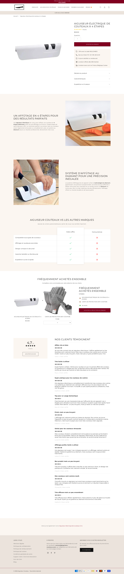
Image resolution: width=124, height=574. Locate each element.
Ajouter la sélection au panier (95, 310)
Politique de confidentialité (21, 546)
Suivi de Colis (17, 559)
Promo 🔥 (89, 7)
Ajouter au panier (92, 44)
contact (58, 549)
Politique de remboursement (22, 549)
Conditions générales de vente (22, 554)
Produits (35, 7)
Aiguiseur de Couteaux (48, 7)
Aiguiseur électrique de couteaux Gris (70, 526)
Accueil (15, 16)
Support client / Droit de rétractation (25, 556)
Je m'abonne (86, 550)
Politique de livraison (20, 551)
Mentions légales (18, 543)
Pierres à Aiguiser (77, 7)
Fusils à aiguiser (63, 7)
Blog (15, 562)
